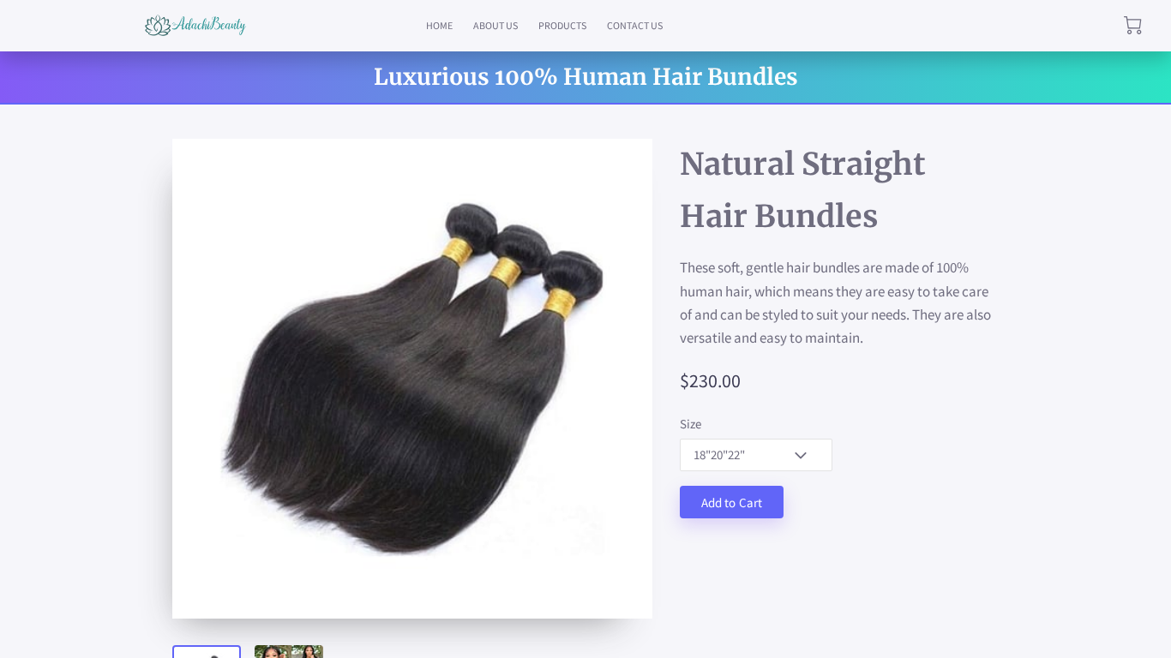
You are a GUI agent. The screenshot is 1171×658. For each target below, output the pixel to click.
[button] (756, 455)
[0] (1133, 25)
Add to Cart (731, 502)
